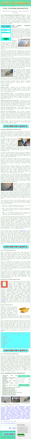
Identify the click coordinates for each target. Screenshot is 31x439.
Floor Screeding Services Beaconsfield (13, 373)
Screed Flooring (26, 414)
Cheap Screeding (10, 409)
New (8, 431)
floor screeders (26, 237)
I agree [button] (19, 434)
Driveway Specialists (5, 419)
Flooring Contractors (12, 407)
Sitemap (2, 431)
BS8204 (15, 71)
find (4, 355)
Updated (11, 431)
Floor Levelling (9, 417)
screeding (28, 239)
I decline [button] (22, 434)
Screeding (3, 409)
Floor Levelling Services (24, 415)
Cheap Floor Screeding (19, 417)
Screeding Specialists (25, 408)
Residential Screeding (24, 407)
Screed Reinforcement (20, 406)
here (19, 404)
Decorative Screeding (5, 408)
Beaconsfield (23, 230)
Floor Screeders (26, 413)
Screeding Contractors (6, 414)
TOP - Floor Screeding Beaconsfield (8, 423)
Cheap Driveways (26, 418)
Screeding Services (8, 406)
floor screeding (18, 287)
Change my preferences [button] (21, 436)
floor (24, 282)
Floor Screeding (15, 408)
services (23, 241)
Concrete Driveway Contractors (13, 418)
